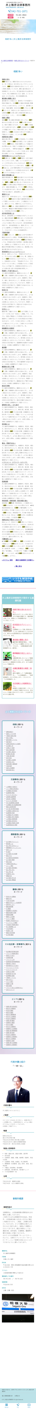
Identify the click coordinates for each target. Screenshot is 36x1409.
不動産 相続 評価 (11, 736)
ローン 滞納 (9, 866)
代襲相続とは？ (7, 539)
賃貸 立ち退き (10, 955)
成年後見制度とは (8, 213)
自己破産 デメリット (12, 842)
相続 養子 (9, 742)
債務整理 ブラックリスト (13, 848)
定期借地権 (9, 957)
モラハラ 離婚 (10, 919)
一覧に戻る (18, 566)
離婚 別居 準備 (10, 933)
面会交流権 (6, 386)
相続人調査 (6, 117)
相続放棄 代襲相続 (11, 764)
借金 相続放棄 (10, 750)
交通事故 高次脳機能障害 (13, 805)
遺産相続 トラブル (11, 740)
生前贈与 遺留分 (11, 752)
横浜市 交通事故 (11, 1039)
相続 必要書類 (10, 768)
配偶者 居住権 (10, 754)
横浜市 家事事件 (11, 1008)
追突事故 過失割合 (11, 821)
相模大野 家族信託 (11, 1006)
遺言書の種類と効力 (9, 98)
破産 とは (9, 850)
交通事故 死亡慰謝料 (12, 815)
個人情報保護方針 (7, 1396)
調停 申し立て (10, 905)
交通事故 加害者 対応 (12, 811)
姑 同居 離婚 (9, 935)
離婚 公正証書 (10, 917)
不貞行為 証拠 (10, 901)
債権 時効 (9, 876)
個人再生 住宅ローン (12, 846)
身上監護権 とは (11, 927)
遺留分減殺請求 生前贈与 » (25, 560)
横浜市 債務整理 (11, 1014)
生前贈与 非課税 (11, 760)
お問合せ (17, 1396)
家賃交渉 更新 (10, 972)
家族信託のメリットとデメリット (13, 251)
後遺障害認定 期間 (11, 825)
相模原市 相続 (10, 1041)
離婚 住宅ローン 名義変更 (14, 903)
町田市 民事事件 (11, 1018)
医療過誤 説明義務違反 (13, 962)
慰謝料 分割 (9, 931)
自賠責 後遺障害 (11, 797)
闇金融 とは (9, 844)
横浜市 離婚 (9, 1012)
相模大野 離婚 (10, 1020)
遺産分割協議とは (8, 175)
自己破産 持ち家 (11, 878)
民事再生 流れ (10, 874)
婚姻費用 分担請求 (11, 911)
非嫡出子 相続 (10, 748)
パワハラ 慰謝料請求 (12, 953)
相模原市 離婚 (10, 1023)
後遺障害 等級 (10, 793)
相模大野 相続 (10, 1033)
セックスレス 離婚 (11, 923)
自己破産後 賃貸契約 (12, 858)
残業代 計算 (9, 984)
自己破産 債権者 (11, 880)
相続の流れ (6, 79)
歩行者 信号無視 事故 (12, 809)
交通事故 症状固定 (11, 791)
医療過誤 (5, 481)
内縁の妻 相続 (10, 756)
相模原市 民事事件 (11, 1037)
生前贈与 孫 (9, 746)
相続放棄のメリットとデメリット (13, 156)
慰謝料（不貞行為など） (10, 271)
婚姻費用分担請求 (8, 328)
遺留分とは (6, 194)
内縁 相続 (9, 766)
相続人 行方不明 (11, 734)
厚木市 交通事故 (11, 1016)
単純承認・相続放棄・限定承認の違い (15, 500)
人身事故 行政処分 (11, 787)
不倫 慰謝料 (9, 929)
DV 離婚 (8, 909)
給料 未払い (9, 980)
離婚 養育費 (9, 907)
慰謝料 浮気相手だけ (12, 921)
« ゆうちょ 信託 (7, 560)
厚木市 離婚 (9, 1025)
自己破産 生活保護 (11, 854)
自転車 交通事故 (11, 799)
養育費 (4, 347)
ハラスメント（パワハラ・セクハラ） (15, 462)
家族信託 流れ (10, 762)
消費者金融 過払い (11, 864)
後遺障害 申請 (10, 813)
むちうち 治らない (11, 795)
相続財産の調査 (7, 137)
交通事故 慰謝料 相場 (12, 823)
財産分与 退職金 (11, 896)
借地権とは (6, 424)
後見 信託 (9, 758)
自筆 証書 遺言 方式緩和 (13, 744)
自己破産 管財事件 (11, 868)
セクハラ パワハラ (11, 970)
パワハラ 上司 (10, 959)
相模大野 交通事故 (11, 1043)
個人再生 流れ (10, 870)
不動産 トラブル (11, 978)
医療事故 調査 (10, 976)
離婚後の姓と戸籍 (8, 366)
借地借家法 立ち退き (12, 966)
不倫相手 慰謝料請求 (12, 925)
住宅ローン (6, 309)
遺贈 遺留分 (9, 732)
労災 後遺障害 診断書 (12, 803)
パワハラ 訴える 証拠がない (14, 988)
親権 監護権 (9, 915)
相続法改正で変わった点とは (12, 520)
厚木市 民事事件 (11, 1027)
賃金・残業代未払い (9, 443)
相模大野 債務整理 (11, 1031)
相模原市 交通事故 (11, 1029)
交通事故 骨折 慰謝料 (12, 817)
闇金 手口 (9, 856)
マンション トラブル (12, 968)
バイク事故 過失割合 (12, 789)
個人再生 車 (9, 872)
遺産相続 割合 (10, 770)
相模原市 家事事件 (11, 1045)
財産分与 (5, 290)
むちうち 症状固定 (11, 801)
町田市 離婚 (9, 1010)
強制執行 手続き (11, 964)
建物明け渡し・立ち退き (10, 405)
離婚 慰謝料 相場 (11, 913)
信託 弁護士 (9, 738)
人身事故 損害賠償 (11, 819)
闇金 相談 (9, 862)
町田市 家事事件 (11, 1035)
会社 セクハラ (10, 990)
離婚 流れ (9, 898)
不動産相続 (6, 232)
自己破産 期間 (10, 860)
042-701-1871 (19, 11)
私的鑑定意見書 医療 (12, 951)
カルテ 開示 (9, 982)
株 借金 (8, 852)
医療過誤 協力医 (11, 974)
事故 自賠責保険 (11, 807)
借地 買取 (9, 986)
